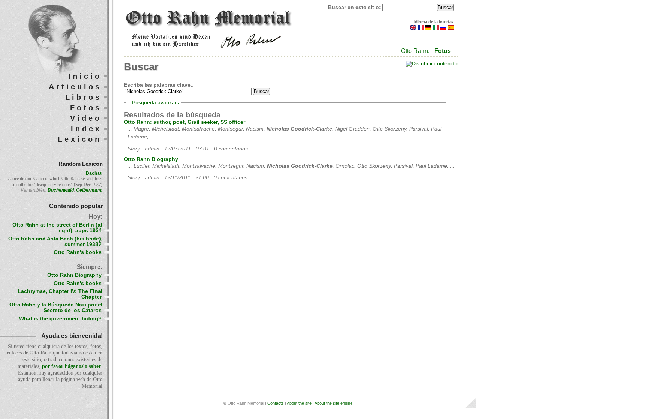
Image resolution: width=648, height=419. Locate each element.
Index (86, 129)
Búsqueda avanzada (156, 102)
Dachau (94, 173)
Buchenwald (61, 190)
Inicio (85, 76)
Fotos (442, 51)
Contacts (275, 403)
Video (86, 118)
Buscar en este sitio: (355, 7)
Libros (83, 97)
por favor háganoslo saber (71, 366)
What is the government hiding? (60, 318)
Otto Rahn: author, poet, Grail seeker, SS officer (184, 122)
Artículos (75, 87)
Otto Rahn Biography (151, 159)
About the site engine (333, 403)
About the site (299, 403)
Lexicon (80, 139)
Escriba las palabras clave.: (159, 85)
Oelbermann (89, 190)
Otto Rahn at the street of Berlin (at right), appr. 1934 (57, 227)
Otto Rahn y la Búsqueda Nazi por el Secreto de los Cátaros (55, 307)
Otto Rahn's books (78, 252)
